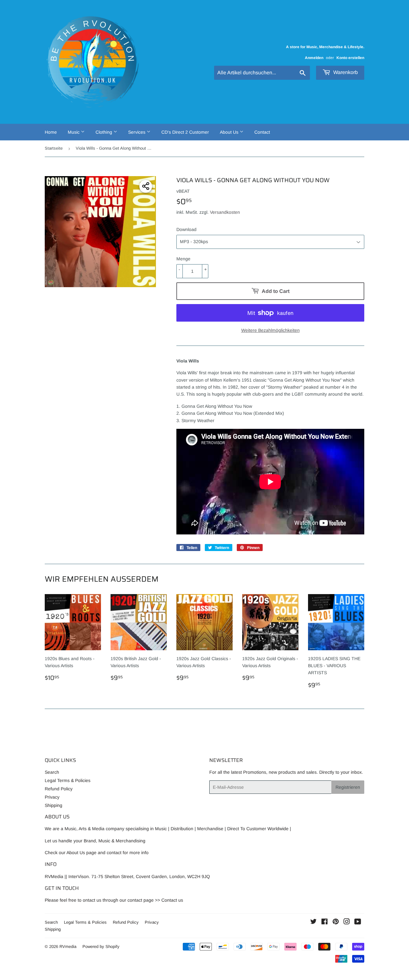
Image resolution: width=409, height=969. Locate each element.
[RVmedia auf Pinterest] (335, 922)
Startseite (54, 148)
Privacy (52, 797)
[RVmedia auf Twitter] (313, 922)
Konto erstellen (350, 58)
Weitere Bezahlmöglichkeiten (270, 330)
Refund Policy (59, 788)
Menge (183, 258)
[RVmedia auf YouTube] (357, 922)
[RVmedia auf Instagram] (346, 922)
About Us (230, 132)
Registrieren (348, 787)
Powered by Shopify (101, 946)
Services (137, 132)
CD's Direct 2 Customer (185, 132)
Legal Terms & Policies (67, 780)
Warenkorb (345, 72)
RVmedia (67, 946)
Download (186, 229)
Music (74, 132)
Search (52, 772)
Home (51, 132)
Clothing (104, 132)
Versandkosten (225, 212)
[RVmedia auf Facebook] (324, 922)
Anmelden (314, 58)
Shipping (53, 805)
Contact (262, 132)
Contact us (172, 900)
